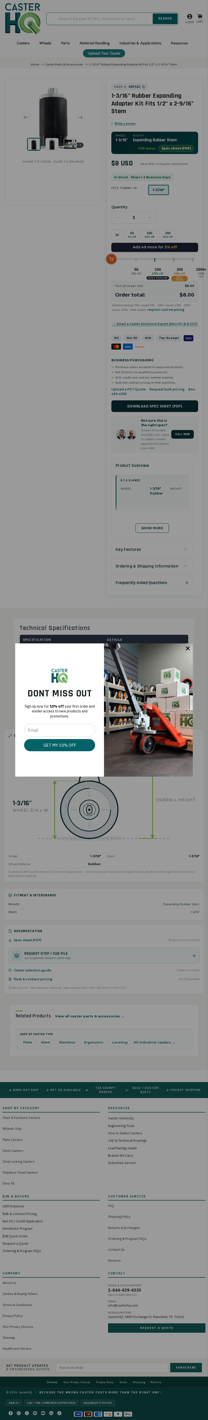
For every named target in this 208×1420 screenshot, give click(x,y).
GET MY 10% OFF (59, 745)
